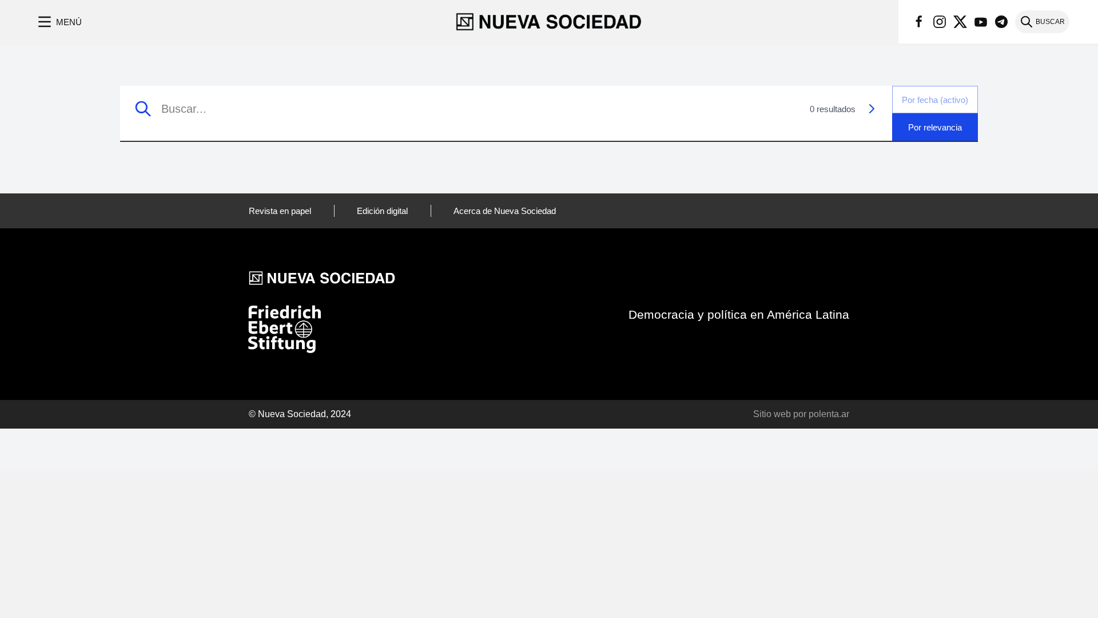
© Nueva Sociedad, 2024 (300, 414)
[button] (59, 21)
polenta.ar (829, 414)
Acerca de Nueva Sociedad (504, 211)
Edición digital (382, 211)
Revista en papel (280, 211)
